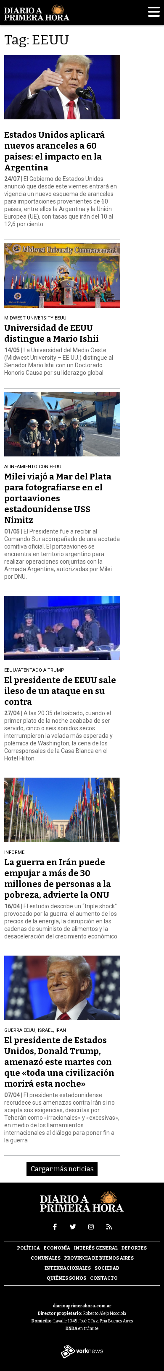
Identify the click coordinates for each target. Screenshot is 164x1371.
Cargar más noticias (62, 1169)
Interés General (96, 1248)
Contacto (104, 1278)
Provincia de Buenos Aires (99, 1258)
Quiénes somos (66, 1278)
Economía (57, 1248)
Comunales (46, 1258)
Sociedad (107, 1268)
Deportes (134, 1248)
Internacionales (68, 1268)
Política (28, 1248)
